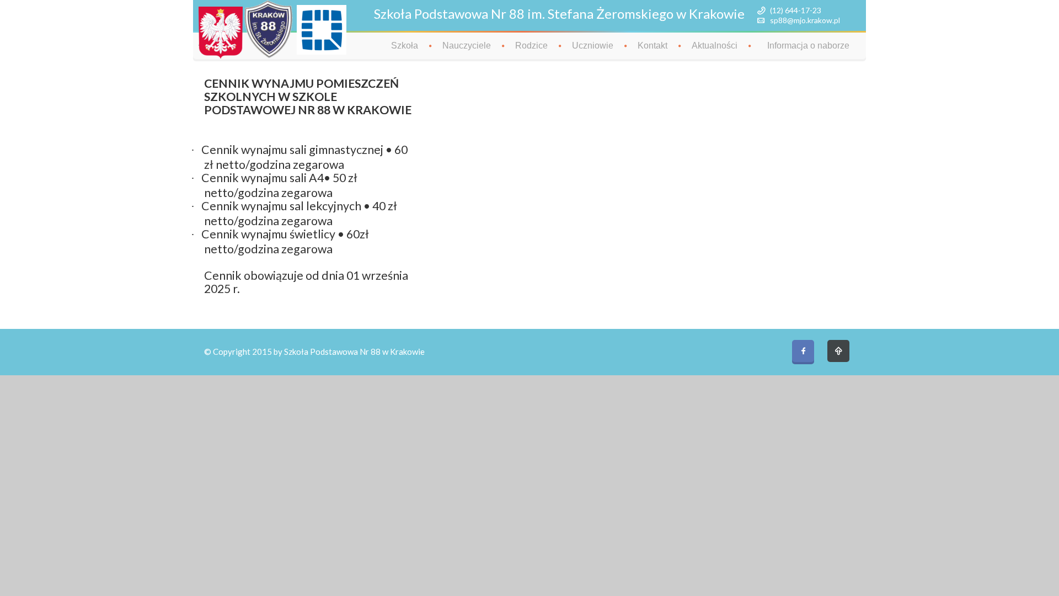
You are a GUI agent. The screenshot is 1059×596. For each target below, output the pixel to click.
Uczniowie (592, 45)
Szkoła (404, 45)
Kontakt (652, 45)
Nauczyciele (466, 45)
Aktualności (714, 45)
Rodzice (531, 45)
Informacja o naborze (808, 45)
